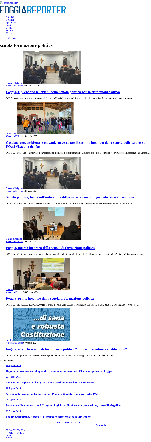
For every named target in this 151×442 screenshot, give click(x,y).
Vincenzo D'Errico (14, 85)
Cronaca (10, 19)
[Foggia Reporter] (9, 2)
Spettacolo (11, 22)
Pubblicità (10, 435)
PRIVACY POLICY (15, 430)
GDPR (9, 438)
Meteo (9, 33)
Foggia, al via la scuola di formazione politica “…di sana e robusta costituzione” (66, 349)
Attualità (10, 17)
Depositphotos (102, 425)
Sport (8, 25)
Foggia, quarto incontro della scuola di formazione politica (50, 248)
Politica (9, 30)
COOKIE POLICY (15, 433)
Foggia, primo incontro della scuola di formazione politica (50, 298)
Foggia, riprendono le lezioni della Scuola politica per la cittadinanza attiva (63, 92)
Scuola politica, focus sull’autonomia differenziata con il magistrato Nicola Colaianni (70, 197)
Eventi (9, 27)
